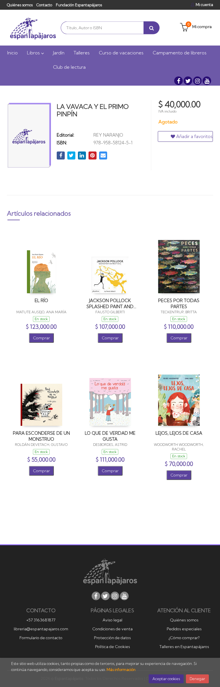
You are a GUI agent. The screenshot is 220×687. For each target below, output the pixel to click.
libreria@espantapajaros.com (41, 628)
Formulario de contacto (40, 637)
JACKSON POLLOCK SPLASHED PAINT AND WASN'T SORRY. (110, 303)
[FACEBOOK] (178, 80)
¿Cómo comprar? (184, 637)
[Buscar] (152, 27)
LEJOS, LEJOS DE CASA (179, 433)
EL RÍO (41, 300)
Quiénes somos (20, 5)
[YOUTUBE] (207, 80)
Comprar (41, 337)
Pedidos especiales (184, 628)
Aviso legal (112, 620)
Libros (34, 53)
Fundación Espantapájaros (79, 5)
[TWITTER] (188, 80)
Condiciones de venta (112, 628)
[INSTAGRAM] (197, 80)
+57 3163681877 (40, 620)
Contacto (44, 5)
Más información (121, 669)
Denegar (197, 678)
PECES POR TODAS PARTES (178, 303)
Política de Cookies (112, 646)
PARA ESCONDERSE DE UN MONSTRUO (41, 436)
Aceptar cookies (166, 678)
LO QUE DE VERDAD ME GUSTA (110, 436)
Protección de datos (112, 637)
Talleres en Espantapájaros (184, 646)
